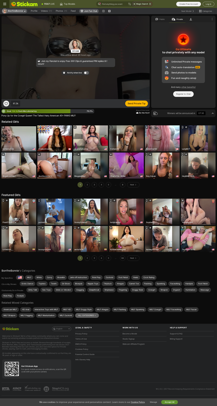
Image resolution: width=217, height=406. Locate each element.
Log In (208, 4)
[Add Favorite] (6, 103)
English (59, 329)
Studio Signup (129, 339)
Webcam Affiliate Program (134, 344)
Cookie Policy (138, 402)
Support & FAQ (176, 334)
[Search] (130, 4)
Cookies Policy (81, 349)
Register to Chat (183, 94)
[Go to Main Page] (24, 4)
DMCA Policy (81, 344)
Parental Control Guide (84, 354)
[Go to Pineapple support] (47, 389)
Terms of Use (81, 339)
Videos (46, 11)
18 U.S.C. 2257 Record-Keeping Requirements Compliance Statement (185, 389)
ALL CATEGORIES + (87, 315)
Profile (34, 11)
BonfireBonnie (10, 270)
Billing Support (176, 339)
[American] (20, 277)
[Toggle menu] (4, 4)
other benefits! (188, 87)
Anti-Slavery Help (82, 360)
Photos (61, 11)
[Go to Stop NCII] (61, 389)
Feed (73, 11)
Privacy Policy (81, 334)
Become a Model (130, 334)
